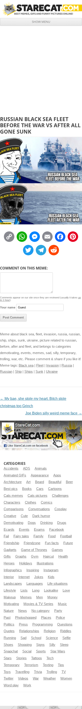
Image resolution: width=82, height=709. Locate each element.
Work (27, 685)
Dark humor (41, 516)
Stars (8, 658)
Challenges (60, 495)
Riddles (65, 631)
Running (10, 638)
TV (64, 672)
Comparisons (14, 509)
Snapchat (11, 651)
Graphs (20, 556)
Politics (9, 624)
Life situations (57, 583)
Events (24, 529)
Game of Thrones (34, 550)
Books (27, 489)
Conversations (39, 509)
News (22, 611)
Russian (6, 371)
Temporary (12, 665)
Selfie (66, 638)
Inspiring (32, 570)
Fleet (40, 365)
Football (66, 536)
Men (39, 597)
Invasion (52, 365)
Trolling (51, 672)
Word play (11, 685)
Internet (24, 577)
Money (52, 597)
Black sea (26, 365)
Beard (39, 482)
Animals (41, 468)
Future (68, 543)
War (36, 678)
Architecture (13, 482)
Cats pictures (37, 495)
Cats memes (13, 495)
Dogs (32, 523)
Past (7, 617)
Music (62, 604)
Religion (50, 631)
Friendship (11, 543)
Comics (46, 502)
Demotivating (13, 523)
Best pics (11, 489)
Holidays (25, 563)
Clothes (30, 502)
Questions (64, 624)
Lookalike (51, 590)
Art (28, 482)
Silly (52, 645)
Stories (21, 658)
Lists (24, 590)
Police (60, 617)
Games (57, 550)
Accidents (11, 468)
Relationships (29, 631)
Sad (23, 638)
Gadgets (10, 550)
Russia (67, 365)
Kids (51, 577)
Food (52, 536)
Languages (34, 583)
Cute (24, 516)
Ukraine (52, 371)
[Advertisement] (41, 69)
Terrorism (31, 665)
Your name (7, 307)
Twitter (8, 678)
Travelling (22, 672)
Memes (26, 597)
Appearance (40, 475)
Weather (49, 678)
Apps (57, 475)
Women (66, 678)
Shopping (25, 645)
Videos (23, 678)
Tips (61, 665)
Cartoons (55, 489)
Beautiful (55, 482)
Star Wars (57, 651)
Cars (40, 489)
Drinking (46, 523)
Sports (41, 651)
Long (35, 590)
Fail (6, 536)
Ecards (9, 529)
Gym (34, 556)
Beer (69, 482)
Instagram (51, 570)
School (36, 638)
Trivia (38, 672)
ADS (26, 468)
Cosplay (60, 509)
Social (26, 651)
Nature (9, 611)
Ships (28, 371)
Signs (40, 645)
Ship (18, 371)
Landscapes (13, 583)
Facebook (56, 529)
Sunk (39, 371)
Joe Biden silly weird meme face (53, 413)
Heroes (9, 563)
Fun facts (52, 543)
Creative (10, 516)
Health (63, 556)
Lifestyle (10, 590)
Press (23, 624)
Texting (48, 665)
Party (58, 611)
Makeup (10, 597)
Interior (9, 577)
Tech (50, 658)
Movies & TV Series (38, 604)
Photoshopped (25, 617)
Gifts (7, 556)
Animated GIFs (15, 475)
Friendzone (32, 543)
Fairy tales (21, 536)
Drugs (61, 523)
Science (52, 638)
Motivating (11, 604)
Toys (7, 672)
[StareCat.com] (41, 9)
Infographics (13, 570)
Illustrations (45, 563)
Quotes (9, 631)
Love (66, 590)
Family (38, 536)
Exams (39, 529)
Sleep (64, 645)
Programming (42, 624)
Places (46, 617)
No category (40, 611)
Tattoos (36, 658)
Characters (12, 502)
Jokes (38, 577)
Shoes (8, 645)
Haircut (48, 556)
